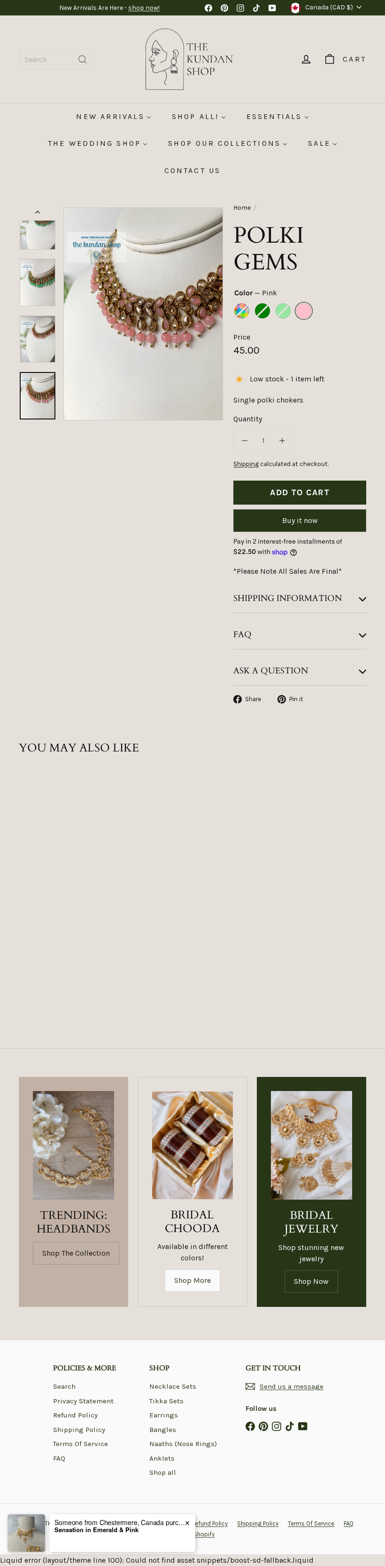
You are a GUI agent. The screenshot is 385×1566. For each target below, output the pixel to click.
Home (242, 208)
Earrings (163, 1415)
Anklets (162, 1458)
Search (64, 1386)
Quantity (247, 418)
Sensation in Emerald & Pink (96, 1530)
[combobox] (56, 59)
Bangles (162, 1429)
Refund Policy (75, 1415)
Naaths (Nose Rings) (183, 1443)
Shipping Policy (79, 1429)
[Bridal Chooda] (192, 1145)
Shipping (246, 463)
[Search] (82, 59)
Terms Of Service (80, 1443)
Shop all (162, 1472)
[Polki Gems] (44, 852)
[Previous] (37, 214)
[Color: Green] (45, 866)
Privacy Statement (83, 1401)
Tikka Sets (166, 1401)
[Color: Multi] (26, 866)
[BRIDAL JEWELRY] (311, 1145)
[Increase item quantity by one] (282, 440)
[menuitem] (113, 116)
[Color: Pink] (45, 885)
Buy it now (300, 520)
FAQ (59, 1458)
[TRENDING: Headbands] (73, 1145)
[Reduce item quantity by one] (244, 440)
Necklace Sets (172, 1386)
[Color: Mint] (26, 885)
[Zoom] (143, 314)
